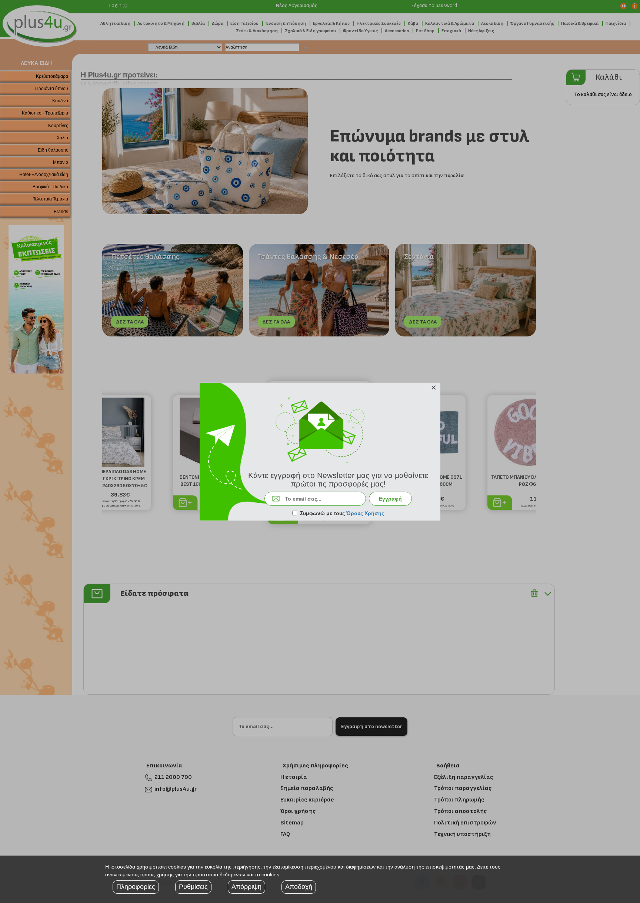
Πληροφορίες (135, 886)
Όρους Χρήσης (365, 513)
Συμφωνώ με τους (342, 513)
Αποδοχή (298, 886)
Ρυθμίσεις (193, 886)
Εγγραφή (390, 499)
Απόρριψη (246, 886)
